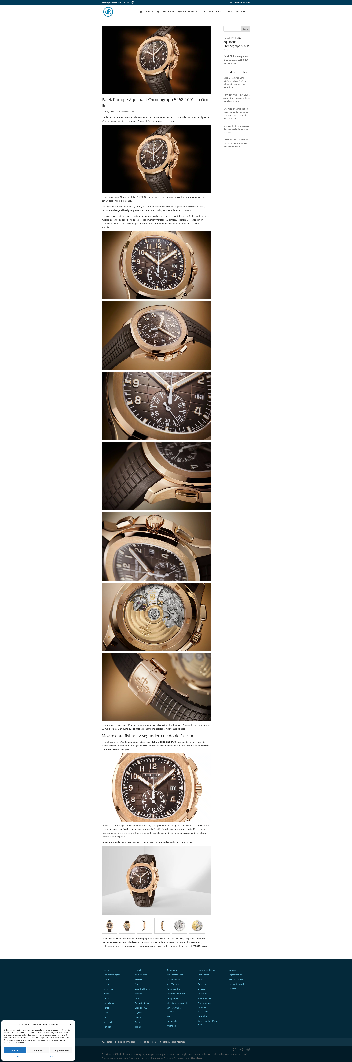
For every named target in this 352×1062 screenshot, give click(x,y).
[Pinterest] (132, 2)
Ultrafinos (171, 1025)
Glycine (138, 1012)
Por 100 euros (173, 979)
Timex (138, 1026)
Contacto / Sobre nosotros (239, 3)
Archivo (240, 12)
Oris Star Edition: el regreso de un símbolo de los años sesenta (236, 128)
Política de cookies (22, 1057)
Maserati (139, 993)
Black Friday (197, 1058)
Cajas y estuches (236, 974)
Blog (203, 12)
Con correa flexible (206, 969)
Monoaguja (171, 1021)
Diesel (138, 969)
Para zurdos (203, 974)
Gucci (137, 984)
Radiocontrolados (174, 974)
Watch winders (236, 979)
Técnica (228, 12)
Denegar (38, 1050)
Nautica (107, 1026)
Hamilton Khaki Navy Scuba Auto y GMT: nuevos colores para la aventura (236, 97)
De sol (201, 979)
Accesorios (164, 12)
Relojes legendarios (125, 111)
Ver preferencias (61, 1050)
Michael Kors (141, 974)
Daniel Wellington (112, 974)
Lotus (106, 984)
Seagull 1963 (141, 1007)
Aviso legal (107, 1041)
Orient (138, 1022)
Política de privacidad (125, 1041)
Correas (232, 969)
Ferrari (107, 998)
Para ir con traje (173, 988)
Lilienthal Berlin (142, 988)
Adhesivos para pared (176, 1003)
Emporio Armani (143, 1003)
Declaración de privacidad (41, 1057)
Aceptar (15, 1050)
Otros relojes (186, 12)
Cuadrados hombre (175, 993)
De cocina (202, 993)
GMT (168, 1016)
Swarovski (108, 988)
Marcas (145, 12)
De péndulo (171, 969)
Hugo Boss (109, 1003)
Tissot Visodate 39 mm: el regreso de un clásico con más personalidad (235, 142)
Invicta (138, 1017)
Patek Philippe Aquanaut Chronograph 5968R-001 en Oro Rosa (236, 60)
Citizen (107, 979)
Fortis (106, 1007)
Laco (106, 1017)
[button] (70, 1024)
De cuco (201, 988)
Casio (106, 969)
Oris (137, 998)
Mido (106, 1012)
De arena (202, 984)
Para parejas (172, 998)
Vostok (107, 993)
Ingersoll (108, 1022)
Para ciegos (203, 1011)
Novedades (215, 12)
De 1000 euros (173, 984)
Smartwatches (204, 998)
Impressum (56, 1057)
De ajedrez (203, 1016)
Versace (138, 979)
